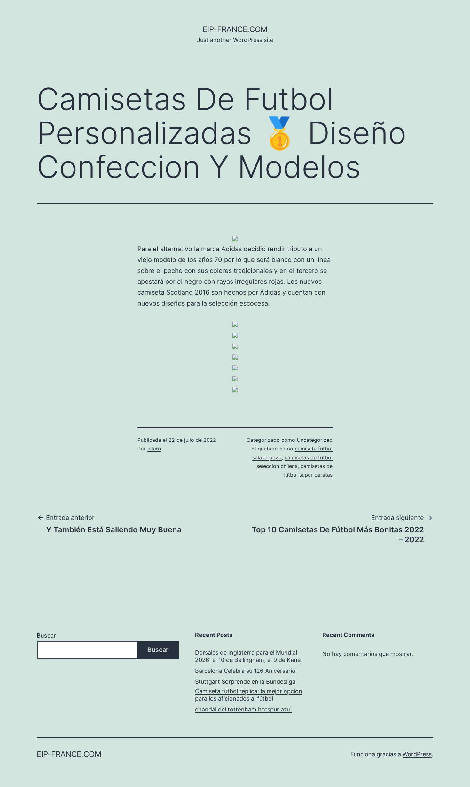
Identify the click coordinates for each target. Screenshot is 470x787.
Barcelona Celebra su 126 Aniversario (245, 670)
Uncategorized (315, 440)
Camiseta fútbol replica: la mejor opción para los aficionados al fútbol (248, 695)
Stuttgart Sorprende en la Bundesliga (245, 681)
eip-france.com (235, 29)
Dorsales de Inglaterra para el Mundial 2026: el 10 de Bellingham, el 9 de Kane (248, 656)
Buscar (46, 635)
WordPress (417, 754)
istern (154, 448)
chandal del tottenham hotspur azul (243, 709)
